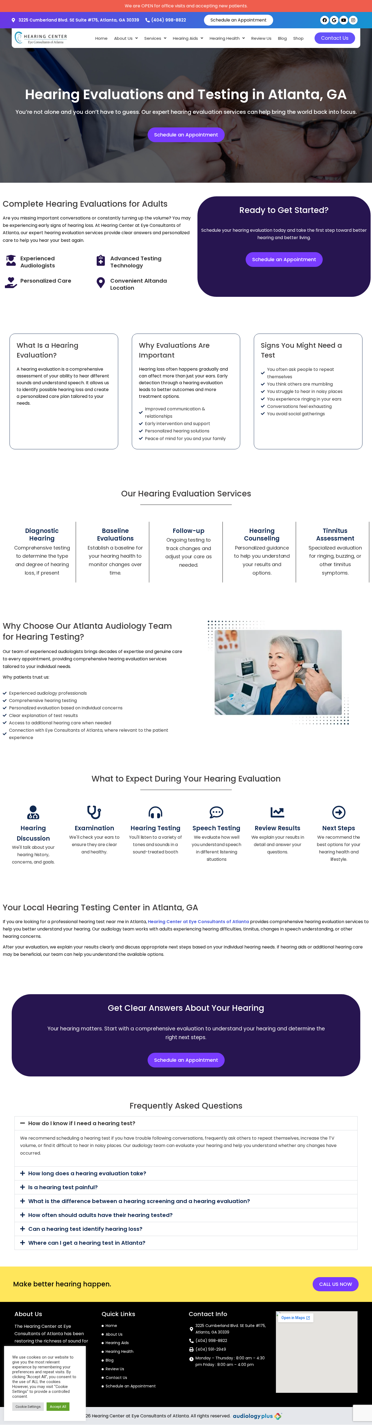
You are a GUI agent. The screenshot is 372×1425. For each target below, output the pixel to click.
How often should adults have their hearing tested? (100, 1215)
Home (101, 38)
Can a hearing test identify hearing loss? (85, 1229)
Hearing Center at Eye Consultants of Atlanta (198, 922)
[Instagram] (353, 20)
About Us (123, 38)
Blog (282, 38)
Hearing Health (225, 38)
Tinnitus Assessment (335, 535)
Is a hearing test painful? (63, 1187)
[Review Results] (277, 812)
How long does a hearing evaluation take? (87, 1173)
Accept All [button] (58, 1407)
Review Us (261, 38)
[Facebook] (324, 20)
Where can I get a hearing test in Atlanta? (86, 1243)
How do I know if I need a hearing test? (81, 1123)
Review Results (277, 828)
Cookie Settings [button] (28, 1407)
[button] (126, 38)
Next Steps (338, 828)
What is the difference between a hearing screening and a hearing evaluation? (139, 1201)
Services (152, 38)
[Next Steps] (339, 812)
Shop (298, 38)
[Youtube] (343, 20)
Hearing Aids (185, 38)
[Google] (334, 20)
